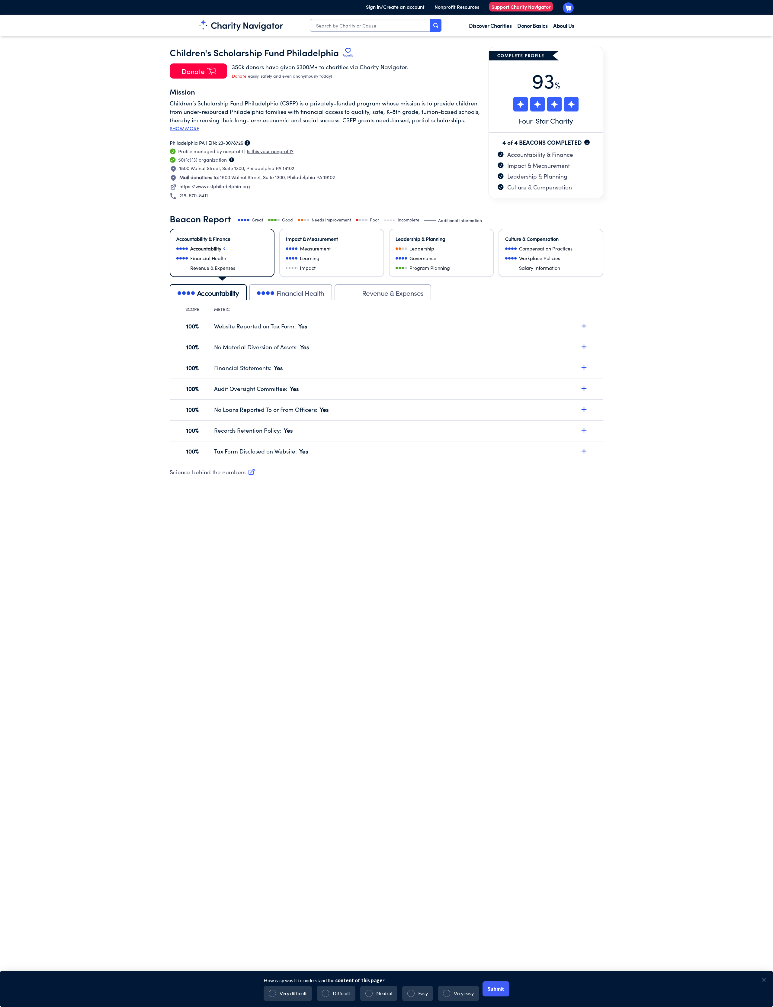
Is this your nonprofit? (270, 151)
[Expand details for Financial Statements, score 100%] (584, 367)
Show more (184, 128)
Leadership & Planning (537, 176)
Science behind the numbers (207, 472)
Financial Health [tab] (300, 293)
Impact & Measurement (538, 165)
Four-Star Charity (546, 120)
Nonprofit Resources (457, 6)
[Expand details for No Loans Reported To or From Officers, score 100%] (584, 409)
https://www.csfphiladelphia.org (214, 186)
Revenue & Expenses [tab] (393, 293)
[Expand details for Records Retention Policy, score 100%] (584, 430)
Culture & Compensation (539, 187)
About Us (563, 25)
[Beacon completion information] (587, 142)
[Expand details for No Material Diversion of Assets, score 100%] (584, 346)
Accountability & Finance (540, 154)
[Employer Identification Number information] (247, 143)
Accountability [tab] (218, 293)
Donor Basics (532, 25)
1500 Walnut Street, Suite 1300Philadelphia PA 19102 (236, 168)
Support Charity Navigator (521, 6)
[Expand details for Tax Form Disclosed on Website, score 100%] (584, 451)
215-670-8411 (193, 195)
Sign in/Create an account (395, 6)
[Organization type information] (231, 159)
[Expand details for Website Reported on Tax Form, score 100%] (584, 326)
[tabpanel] (386, 384)
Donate (239, 76)
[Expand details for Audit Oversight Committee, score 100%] (584, 388)
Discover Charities (490, 25)
